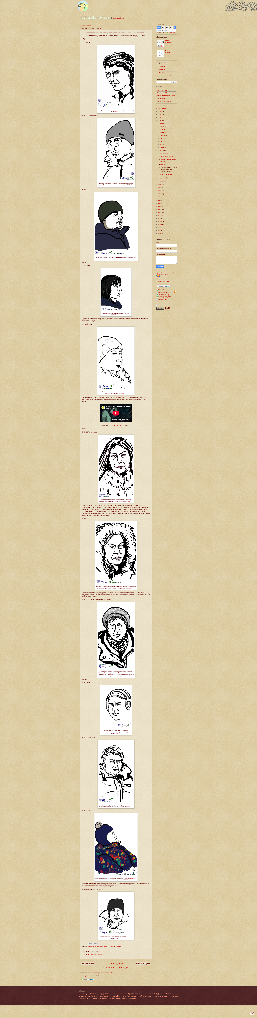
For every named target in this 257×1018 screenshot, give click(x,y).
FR (171, 27)
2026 (160, 111)
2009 (160, 221)
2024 (160, 117)
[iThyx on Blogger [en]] (175, 292)
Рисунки (132, 996)
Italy (114, 998)
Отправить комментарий (93, 954)
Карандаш (142, 994)
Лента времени (162, 108)
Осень (81, 996)
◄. (81, 29)
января (162, 181)
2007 (160, 227)
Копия (147, 994)
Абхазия (162, 66)
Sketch (133, 998)
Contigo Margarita (168, 41)
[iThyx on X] (172, 292)
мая (161, 144)
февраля (163, 178)
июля (162, 138)
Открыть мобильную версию (116, 967)
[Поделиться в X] (93, 944)
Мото (176, 994)
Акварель (86, 994)
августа (162, 135)
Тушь (81, 998)
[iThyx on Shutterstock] (164, 296)
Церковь (98, 998)
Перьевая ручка (110, 996)
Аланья (161, 73)
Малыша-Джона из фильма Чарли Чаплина (110, 673)
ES (167, 27)
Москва (169, 993)
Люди (94, 946)
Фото (85, 998)
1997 (159, 230)
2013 (160, 212)
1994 (160, 233)
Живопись (117, 994)
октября (163, 129)
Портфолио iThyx (163, 93)
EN (163, 27)
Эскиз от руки (108, 946)
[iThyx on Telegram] (163, 294)
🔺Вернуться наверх (87, 976)
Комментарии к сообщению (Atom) (103, 973)
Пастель (87, 996)
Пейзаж (95, 996)
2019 (159, 194)
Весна (90, 946)
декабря (163, 123)
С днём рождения (116, 425)
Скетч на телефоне (151, 996)
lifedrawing (117, 946)
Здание (131, 994)
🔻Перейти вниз (85, 25)
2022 (160, 185)
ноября (162, 126)
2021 (160, 188)
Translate (172, 33)
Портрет (100, 946)
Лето (152, 994)
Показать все (173, 76)
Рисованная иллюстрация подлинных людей (166, 154)
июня (162, 141)
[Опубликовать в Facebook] (95, 944)
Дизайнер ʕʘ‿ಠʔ (162, 98)
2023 (160, 120)
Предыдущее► (143, 963)
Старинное (166, 996)
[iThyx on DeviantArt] (163, 292)
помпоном (133, 878)
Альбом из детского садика (166, 96)
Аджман (162, 69)
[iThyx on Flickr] (161, 290)
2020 (160, 191)
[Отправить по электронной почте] (89, 944)
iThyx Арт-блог (95, 17)
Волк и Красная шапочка (170, 51)
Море (163, 994)
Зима (136, 994)
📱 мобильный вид (117, 18)
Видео (97, 994)
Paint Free (128, 998)
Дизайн (111, 994)
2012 (160, 215)
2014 (160, 209)
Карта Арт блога (162, 90)
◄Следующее (87, 963)
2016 (159, 203)
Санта (139, 996)
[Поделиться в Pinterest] (97, 944)
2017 (159, 200)
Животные (124, 994)
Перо (101, 996)
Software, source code (164, 101)
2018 (160, 197)
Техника (175, 996)
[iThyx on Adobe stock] (164, 298)
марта (162, 150)
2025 (160, 114)
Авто (81, 994)
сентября (163, 132)
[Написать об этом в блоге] (91, 944)
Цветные (91, 998)
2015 (159, 206)
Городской (103, 994)
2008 (160, 224)
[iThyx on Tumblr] (161, 300)
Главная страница (115, 963)
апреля (162, 147)
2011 (159, 218)
